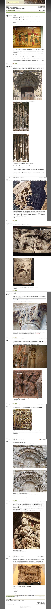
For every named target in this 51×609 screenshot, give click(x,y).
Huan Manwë (26, 607)
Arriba (6, 63)
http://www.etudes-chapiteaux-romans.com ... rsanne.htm (19, 551)
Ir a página (40, 10)
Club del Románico (11, 7)
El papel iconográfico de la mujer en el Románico (15, 8)
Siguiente (44, 10)
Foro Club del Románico (15, 7)
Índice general (7, 7)
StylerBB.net (26, 606)
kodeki (28, 606)
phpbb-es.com (29, 607)
